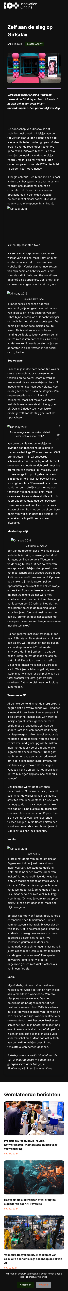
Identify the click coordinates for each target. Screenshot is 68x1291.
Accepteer (25, 1284)
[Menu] (62, 5)
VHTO (11, 1059)
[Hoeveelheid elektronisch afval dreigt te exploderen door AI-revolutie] (34, 1177)
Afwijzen (43, 1284)
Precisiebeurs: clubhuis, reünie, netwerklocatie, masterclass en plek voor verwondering (30, 1144)
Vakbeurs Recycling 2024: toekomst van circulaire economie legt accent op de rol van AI (33, 1258)
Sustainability (35, 44)
